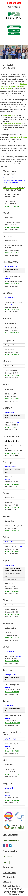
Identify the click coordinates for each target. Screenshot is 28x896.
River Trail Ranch (10, 323)
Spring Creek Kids (9, 115)
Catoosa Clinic (10, 297)
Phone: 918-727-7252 (12, 206)
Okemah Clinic (10, 412)
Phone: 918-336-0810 (12, 253)
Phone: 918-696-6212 (12, 661)
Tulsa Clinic (9, 706)
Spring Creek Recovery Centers (13, 123)
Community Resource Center (12, 271)
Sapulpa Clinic (9, 565)
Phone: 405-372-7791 (12, 638)
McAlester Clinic (10, 366)
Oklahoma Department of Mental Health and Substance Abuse (13, 86)
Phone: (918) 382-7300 (12, 723)
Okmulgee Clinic (10, 467)
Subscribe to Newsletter (11, 840)
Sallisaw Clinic (10, 542)
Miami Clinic (9, 389)
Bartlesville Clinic (11, 241)
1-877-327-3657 (14, 3)
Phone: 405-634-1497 (12, 453)
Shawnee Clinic (10, 605)
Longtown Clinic (10, 345)
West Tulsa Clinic (10, 739)
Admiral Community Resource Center (12, 195)
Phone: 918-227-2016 (12, 591)
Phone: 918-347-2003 (12, 751)
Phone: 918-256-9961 (12, 774)
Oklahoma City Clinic (12, 441)
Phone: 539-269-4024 (12, 354)
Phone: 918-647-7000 (12, 531)
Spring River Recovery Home (12, 417)
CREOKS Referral (14, 30)
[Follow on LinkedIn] (10, 845)
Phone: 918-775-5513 (12, 551)
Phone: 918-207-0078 (12, 692)
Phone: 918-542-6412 (12, 399)
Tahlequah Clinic (10, 675)
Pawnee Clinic (9, 498)
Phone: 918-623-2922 (12, 427)
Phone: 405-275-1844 (12, 614)
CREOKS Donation (14, 27)
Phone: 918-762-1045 (12, 507)
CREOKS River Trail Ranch (18, 137)
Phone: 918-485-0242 (12, 800)
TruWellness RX (10, 579)
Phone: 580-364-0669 (12, 227)
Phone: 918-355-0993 (12, 284)
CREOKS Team (14, 34)
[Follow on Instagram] (7, 845)
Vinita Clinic (9, 765)
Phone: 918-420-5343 (12, 375)
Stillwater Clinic (10, 628)
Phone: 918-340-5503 (12, 309)
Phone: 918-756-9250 (12, 484)
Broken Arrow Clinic (11, 266)
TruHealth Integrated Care (12, 575)
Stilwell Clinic (9, 651)
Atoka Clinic (9, 217)
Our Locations (8, 856)
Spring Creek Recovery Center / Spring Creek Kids (13, 569)
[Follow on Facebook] (4, 845)
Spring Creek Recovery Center (12, 679)
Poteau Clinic (9, 521)
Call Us (6, 862)
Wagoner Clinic (10, 788)
